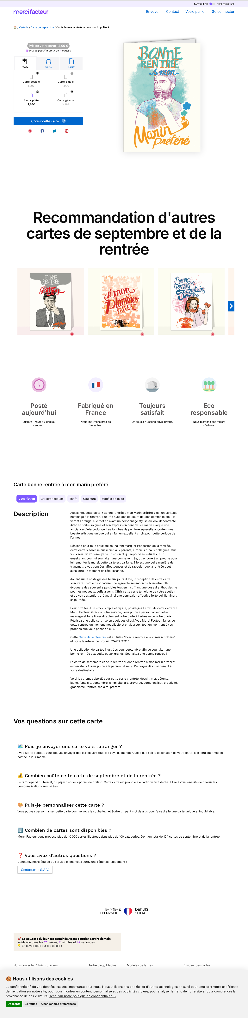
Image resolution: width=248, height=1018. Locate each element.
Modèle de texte (113, 499)
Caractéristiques (52, 499)
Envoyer (153, 11)
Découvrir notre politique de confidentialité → (82, 996)
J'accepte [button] (14, 1003)
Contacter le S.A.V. (35, 870)
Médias (111, 965)
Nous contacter (24, 965)
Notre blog (96, 965)
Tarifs (73, 499)
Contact (172, 11)
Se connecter (223, 11)
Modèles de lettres (140, 965)
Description (26, 498)
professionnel (225, 4)
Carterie (23, 27)
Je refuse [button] (31, 1003)
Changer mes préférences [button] (58, 1003)
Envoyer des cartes (197, 965)
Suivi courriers (47, 965)
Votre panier (195, 11)
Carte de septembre (42, 27)
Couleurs (89, 499)
